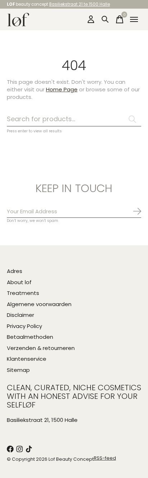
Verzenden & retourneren (41, 348)
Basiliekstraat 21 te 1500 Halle (79, 4)
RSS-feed (105, 458)
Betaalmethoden (30, 337)
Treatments (23, 293)
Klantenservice (26, 359)
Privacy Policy (24, 326)
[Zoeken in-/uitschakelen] (105, 19)
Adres (14, 271)
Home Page (62, 89)
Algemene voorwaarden (39, 304)
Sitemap (18, 370)
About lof (19, 282)
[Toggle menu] (134, 19)
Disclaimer (20, 315)
